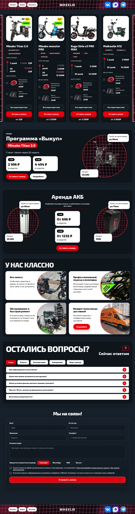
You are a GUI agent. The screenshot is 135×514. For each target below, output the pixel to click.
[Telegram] (123, 5)
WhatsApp (57, 463)
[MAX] (115, 5)
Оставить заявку (19, 114)
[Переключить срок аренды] (7, 67)
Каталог (13, 5)
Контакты (32, 5)
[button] (99, 318)
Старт (11, 362)
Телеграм (43, 463)
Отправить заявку (67, 480)
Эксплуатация (39, 362)
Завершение (57, 362)
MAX (68, 463)
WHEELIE (67, 5)
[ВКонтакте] (108, 5)
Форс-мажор (75, 362)
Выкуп (22, 5)
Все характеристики (19, 107)
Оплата (23, 362)
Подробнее (38, 176)
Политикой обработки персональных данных (93, 468)
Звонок (79, 463)
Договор (32, 509)
